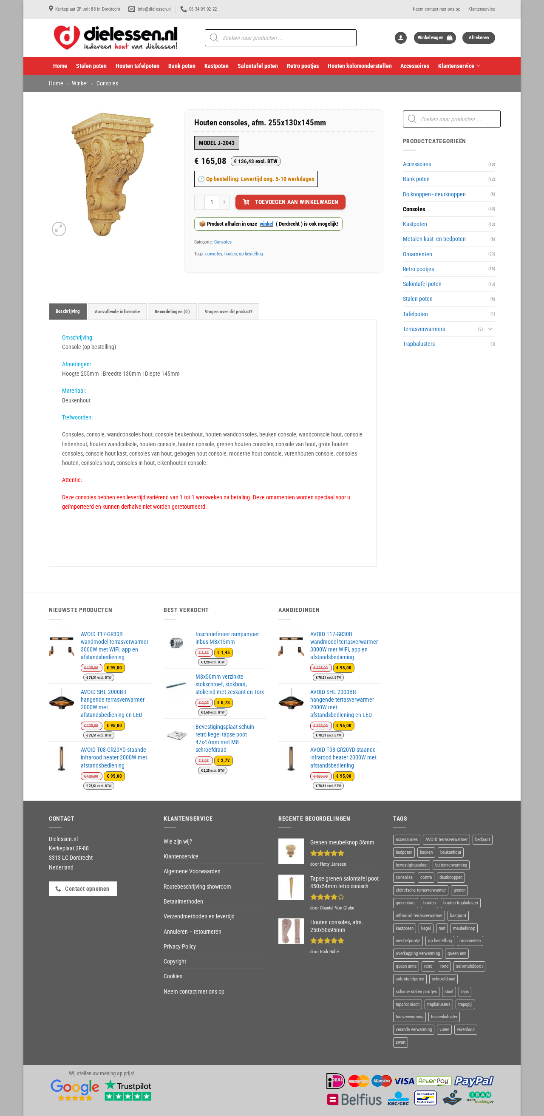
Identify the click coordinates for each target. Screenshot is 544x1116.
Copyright (175, 961)
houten (230, 254)
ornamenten (470, 940)
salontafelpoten (410, 979)
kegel (426, 928)
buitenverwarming (451, 865)
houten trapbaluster (460, 903)
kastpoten (405, 928)
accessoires (407, 839)
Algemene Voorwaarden (192, 871)
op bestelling (251, 254)
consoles (213, 254)
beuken (426, 852)
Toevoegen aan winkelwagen (297, 201)
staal (449, 991)
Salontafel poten (258, 65)
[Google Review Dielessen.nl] (75, 1089)
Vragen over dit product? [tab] (228, 311)
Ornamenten (417, 254)
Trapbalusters (419, 343)
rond (444, 966)
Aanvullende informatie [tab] (117, 311)
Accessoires (414, 65)
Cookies (173, 976)
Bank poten (182, 65)
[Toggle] (490, 328)
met (442, 928)
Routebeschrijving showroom (197, 886)
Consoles (107, 83)
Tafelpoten (415, 314)
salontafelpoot (469, 966)
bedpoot (482, 839)
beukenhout (450, 852)
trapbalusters (438, 1004)
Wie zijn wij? (178, 841)
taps (465, 991)
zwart (400, 1042)
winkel (266, 224)
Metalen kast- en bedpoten (434, 238)
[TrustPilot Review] (128, 1089)
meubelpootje (408, 940)
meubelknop (464, 928)
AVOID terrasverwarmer (446, 839)
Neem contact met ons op (436, 9)
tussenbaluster (444, 1017)
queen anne (406, 966)
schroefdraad (443, 979)
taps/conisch (407, 1004)
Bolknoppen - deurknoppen (434, 194)
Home (60, 65)
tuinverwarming (409, 1017)
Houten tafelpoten (137, 65)
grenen (459, 890)
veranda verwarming (414, 1029)
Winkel (80, 83)
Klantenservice (481, 9)
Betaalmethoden (183, 901)
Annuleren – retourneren (192, 931)
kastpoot (458, 915)
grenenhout (406, 903)
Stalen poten (91, 65)
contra (426, 877)
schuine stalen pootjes (416, 991)
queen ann (457, 953)
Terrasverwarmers (424, 329)
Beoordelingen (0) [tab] (172, 311)
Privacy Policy (180, 946)
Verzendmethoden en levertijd (199, 916)
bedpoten (404, 852)
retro (428, 966)
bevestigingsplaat (412, 865)
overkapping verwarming (418, 953)
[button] (401, 38)
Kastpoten (216, 65)
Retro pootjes (303, 65)
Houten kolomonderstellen (360, 65)
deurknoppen (450, 877)
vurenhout (466, 1029)
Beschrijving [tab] (68, 311)
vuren (444, 1029)
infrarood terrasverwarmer (419, 915)
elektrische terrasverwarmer (421, 890)
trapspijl (465, 1004)
